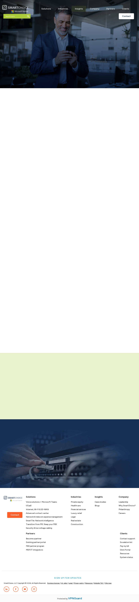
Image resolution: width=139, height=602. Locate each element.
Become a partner (33, 538)
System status (126, 557)
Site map (108, 583)
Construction (77, 524)
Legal (73, 517)
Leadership (123, 502)
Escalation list (126, 542)
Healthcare (76, 505)
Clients (125, 8)
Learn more (126, 346)
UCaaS (28, 505)
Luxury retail (76, 513)
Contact (126, 16)
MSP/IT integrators (34, 550)
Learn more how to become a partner (31, 406)
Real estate (76, 520)
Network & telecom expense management (44, 517)
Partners (110, 8)
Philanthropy (124, 509)
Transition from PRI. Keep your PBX (41, 524)
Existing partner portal (36, 542)
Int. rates (64, 583)
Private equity (77, 502)
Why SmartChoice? (127, 505)
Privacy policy (79, 583)
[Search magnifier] (28, 16)
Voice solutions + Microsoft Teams (41, 502)
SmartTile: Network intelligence (40, 520)
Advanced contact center (37, 513)
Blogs (97, 505)
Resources (124, 553)
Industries (63, 8)
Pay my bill (124, 546)
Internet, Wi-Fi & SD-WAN (37, 509)
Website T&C (99, 583)
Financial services (78, 509)
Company (94, 8)
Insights (79, 8)
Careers (122, 513)
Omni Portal (125, 550)
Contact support (127, 538)
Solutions (46, 8)
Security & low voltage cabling (39, 528)
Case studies (100, 502)
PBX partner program (35, 546)
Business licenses (53, 583)
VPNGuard (75, 598)
